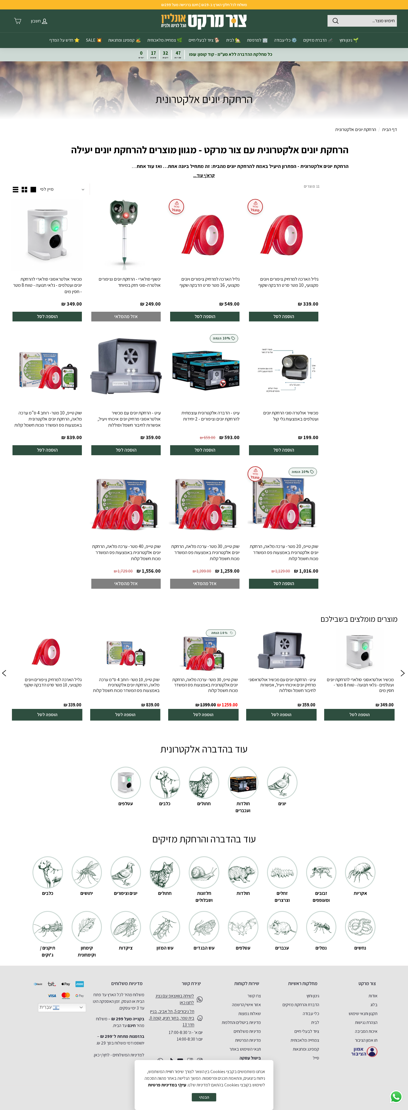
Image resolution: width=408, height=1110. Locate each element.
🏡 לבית (233, 40)
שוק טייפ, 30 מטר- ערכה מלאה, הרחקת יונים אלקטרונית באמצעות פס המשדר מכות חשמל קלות (205, 552)
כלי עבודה (311, 1013)
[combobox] (362, 21)
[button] (4, 674)
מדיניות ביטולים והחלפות (241, 1022)
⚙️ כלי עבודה (285, 40)
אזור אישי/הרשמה (246, 1005)
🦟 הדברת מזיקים (318, 40)
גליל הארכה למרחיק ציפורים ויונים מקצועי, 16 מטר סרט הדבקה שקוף (210, 282)
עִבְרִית (46, 1007)
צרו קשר (254, 996)
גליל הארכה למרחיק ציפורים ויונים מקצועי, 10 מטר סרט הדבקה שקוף (288, 282)
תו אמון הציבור (366, 1040)
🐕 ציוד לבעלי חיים (204, 40)
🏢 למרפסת (257, 40)
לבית (315, 1022)
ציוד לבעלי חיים (306, 1031)
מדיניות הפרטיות (248, 1040)
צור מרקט (367, 983)
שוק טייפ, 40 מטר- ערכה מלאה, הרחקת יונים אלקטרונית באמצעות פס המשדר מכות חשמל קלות (126, 552)
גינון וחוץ (312, 996)
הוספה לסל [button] (359, 714)
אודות (373, 996)
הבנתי (204, 1097)
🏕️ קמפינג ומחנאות (124, 40)
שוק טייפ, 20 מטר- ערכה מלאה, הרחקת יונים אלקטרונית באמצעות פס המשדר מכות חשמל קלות (284, 552)
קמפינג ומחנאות (306, 1049)
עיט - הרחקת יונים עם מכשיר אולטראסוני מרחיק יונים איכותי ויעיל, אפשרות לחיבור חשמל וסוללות (129, 419)
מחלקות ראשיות (303, 983)
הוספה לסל (283, 316)
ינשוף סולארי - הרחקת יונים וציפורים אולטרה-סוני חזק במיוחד (130, 282)
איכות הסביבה (366, 1031)
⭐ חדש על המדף (64, 40)
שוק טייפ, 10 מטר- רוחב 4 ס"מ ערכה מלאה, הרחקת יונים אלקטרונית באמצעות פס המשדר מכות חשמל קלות (48, 419)
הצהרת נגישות (366, 1022)
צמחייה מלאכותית (305, 1040)
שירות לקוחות (246, 983)
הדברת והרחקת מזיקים (301, 1005)
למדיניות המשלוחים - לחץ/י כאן (119, 1055)
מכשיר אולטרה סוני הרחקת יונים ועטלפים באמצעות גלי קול (290, 416)
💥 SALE (94, 40)
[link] (359, 674)
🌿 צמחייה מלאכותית (164, 40)
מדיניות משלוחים (247, 1031)
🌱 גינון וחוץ (349, 40)
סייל (316, 1058)
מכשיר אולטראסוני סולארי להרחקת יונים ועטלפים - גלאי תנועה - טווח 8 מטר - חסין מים (47, 285)
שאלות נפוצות (249, 1013)
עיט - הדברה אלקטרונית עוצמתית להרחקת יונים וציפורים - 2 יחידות (211, 416)
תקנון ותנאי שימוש (363, 1013)
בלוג (373, 1005)
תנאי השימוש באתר (245, 1049)
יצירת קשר (191, 983)
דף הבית (389, 129)
